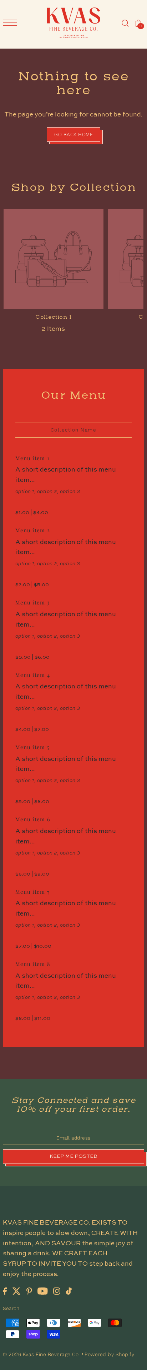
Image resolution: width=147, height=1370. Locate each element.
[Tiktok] (69, 1291)
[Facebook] (5, 1291)
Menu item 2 (32, 530)
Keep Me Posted (73, 1156)
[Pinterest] (29, 1291)
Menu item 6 (33, 819)
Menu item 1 (32, 458)
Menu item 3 (32, 602)
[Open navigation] (12, 23)
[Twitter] (16, 1291)
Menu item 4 (32, 674)
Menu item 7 (32, 891)
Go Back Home (73, 134)
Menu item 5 (32, 747)
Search (11, 1308)
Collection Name (74, 430)
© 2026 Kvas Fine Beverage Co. (42, 1354)
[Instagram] (56, 1291)
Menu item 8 (33, 963)
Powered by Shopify (109, 1354)
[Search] (125, 23)
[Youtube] (42, 1291)
